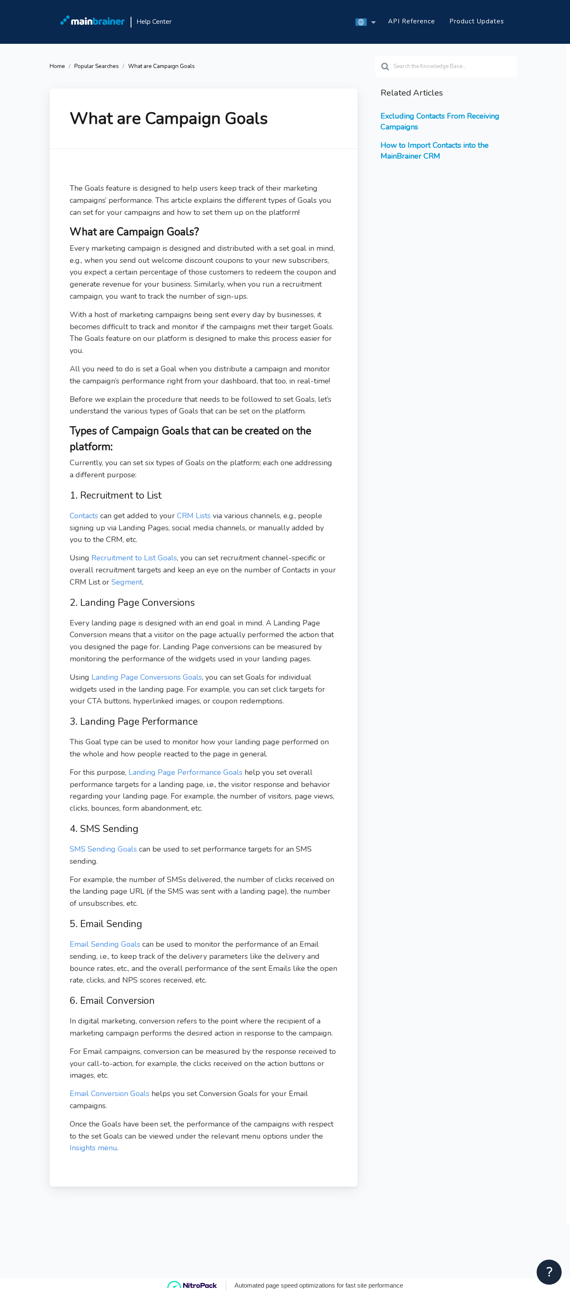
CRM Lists (194, 516)
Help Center (154, 22)
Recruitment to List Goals (134, 558)
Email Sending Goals (105, 944)
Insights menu (93, 1148)
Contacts (84, 516)
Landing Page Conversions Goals (146, 677)
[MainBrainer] (93, 22)
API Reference (411, 21)
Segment (126, 582)
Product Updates (476, 21)
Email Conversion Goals (109, 1094)
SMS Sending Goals (103, 849)
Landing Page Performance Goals (187, 772)
